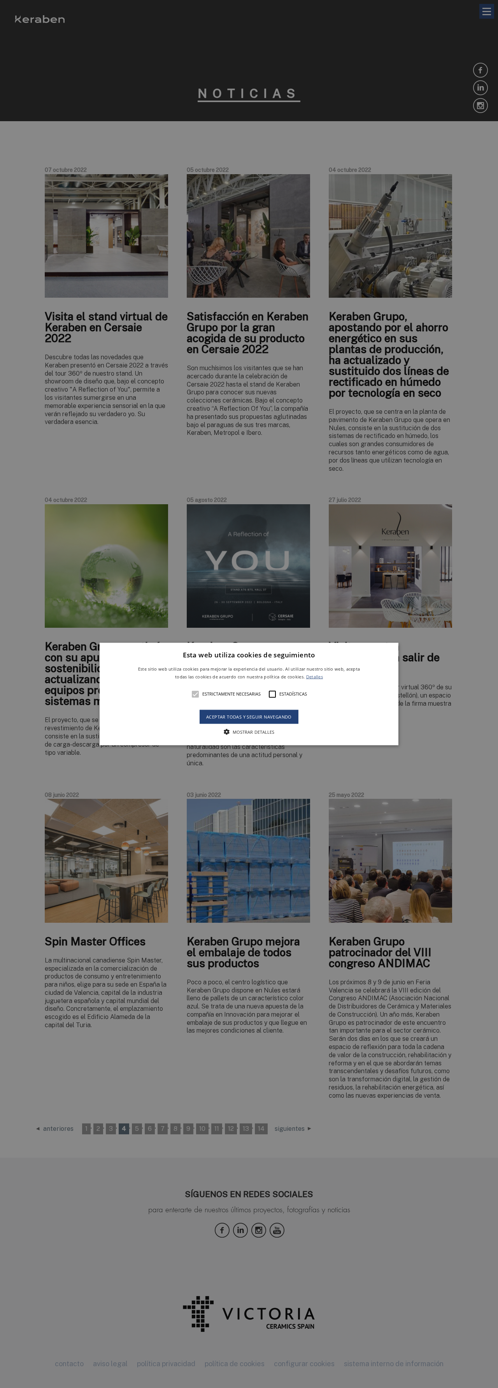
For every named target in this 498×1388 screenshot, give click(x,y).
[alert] (249, 694)
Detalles (314, 676)
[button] (249, 694)
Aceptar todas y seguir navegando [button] (249, 716)
